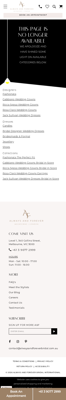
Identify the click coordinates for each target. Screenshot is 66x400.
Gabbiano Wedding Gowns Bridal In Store (28, 163)
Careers (13, 297)
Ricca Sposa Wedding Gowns (20, 105)
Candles (7, 126)
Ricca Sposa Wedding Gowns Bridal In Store (30, 168)
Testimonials (16, 307)
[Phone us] (40, 6)
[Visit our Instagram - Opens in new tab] (18, 341)
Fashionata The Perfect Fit (19, 157)
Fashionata (9, 94)
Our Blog (14, 292)
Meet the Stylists (19, 287)
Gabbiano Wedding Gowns (19, 99)
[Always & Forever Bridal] (22, 6)
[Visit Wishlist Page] (47, 6)
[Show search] (54, 6)
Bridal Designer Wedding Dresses (23, 131)
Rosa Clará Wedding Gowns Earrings (25, 173)
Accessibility (42, 367)
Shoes (6, 147)
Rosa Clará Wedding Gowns (20, 110)
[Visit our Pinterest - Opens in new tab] (26, 341)
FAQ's (12, 282)
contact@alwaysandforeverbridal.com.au (33, 348)
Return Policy (24, 367)
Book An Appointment (16, 394)
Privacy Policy (45, 361)
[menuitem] (5, 6)
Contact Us (15, 302)
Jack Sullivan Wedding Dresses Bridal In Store (31, 179)
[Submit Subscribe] (54, 331)
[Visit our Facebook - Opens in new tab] (10, 341)
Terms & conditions (23, 361)
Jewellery (8, 142)
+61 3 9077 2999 (50, 391)
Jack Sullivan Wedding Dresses (21, 115)
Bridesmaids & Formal (16, 136)
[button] (5, 6)
